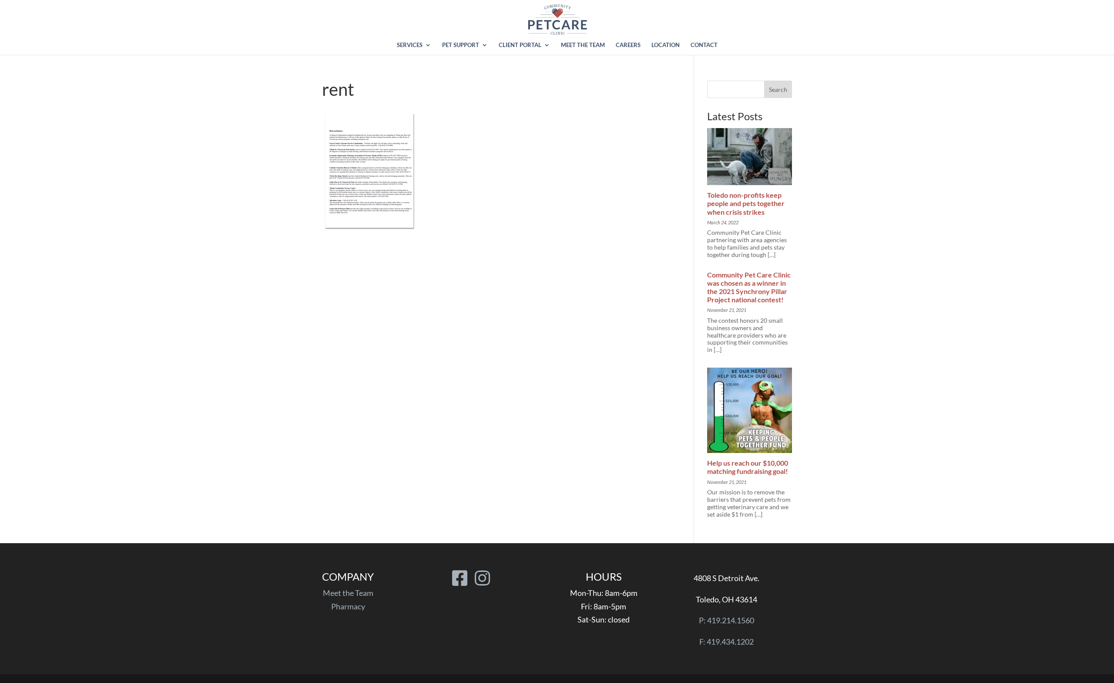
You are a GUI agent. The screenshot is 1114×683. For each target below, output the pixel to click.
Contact (704, 45)
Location (665, 45)
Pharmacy (348, 606)
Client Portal (520, 45)
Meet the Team (583, 45)
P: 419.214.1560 (726, 620)
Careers (628, 45)
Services (410, 45)
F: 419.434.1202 (726, 641)
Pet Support (460, 45)
